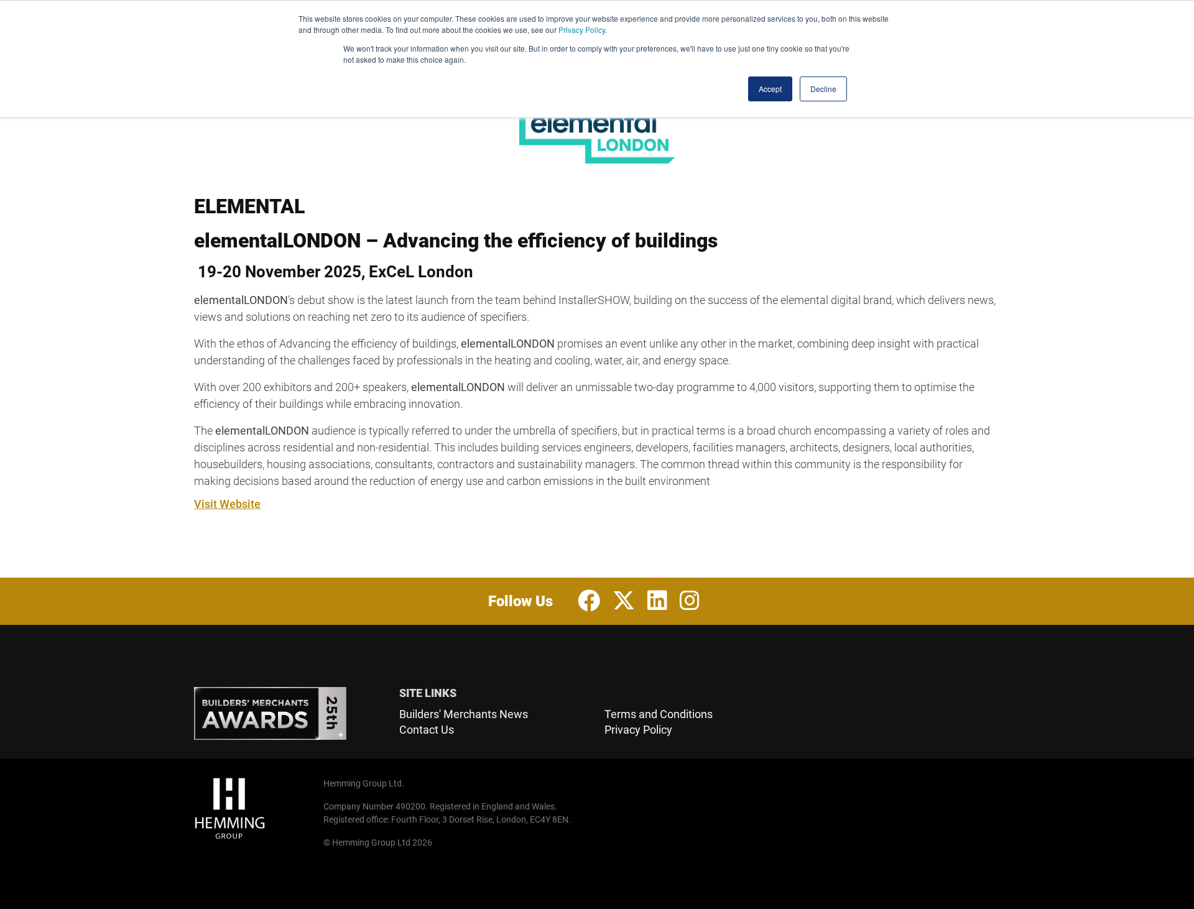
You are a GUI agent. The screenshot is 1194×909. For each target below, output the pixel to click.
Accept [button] (770, 88)
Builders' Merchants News (463, 714)
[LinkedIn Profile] (657, 601)
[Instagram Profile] (690, 601)
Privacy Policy (581, 29)
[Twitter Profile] (624, 601)
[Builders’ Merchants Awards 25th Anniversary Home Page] (289, 714)
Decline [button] (823, 88)
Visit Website (227, 503)
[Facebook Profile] (589, 601)
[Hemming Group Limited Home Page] (255, 808)
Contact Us (426, 729)
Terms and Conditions (658, 714)
